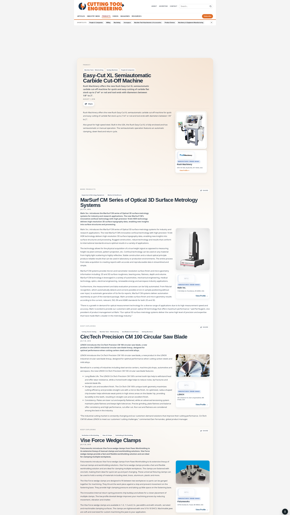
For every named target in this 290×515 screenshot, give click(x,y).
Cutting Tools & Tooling (89, 332)
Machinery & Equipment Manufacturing (190, 22)
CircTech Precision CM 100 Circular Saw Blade (133, 337)
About (154, 6)
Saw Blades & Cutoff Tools (130, 332)
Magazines (125, 16)
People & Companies (96, 22)
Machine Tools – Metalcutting (93, 70)
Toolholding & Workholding (124, 435)
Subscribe (207, 16)
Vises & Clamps (107, 435)
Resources (136, 16)
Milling (108, 22)
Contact (173, 6)
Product (86, 64)
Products (106, 16)
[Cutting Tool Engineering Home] (101, 6)
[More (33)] (211, 22)
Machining (117, 22)
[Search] (210, 6)
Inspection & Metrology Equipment (93, 195)
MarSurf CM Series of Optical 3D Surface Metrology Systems (139, 202)
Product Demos (170, 22)
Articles (81, 16)
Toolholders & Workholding (90, 435)
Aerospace (127, 22)
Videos (115, 16)
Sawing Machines (112, 70)
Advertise (163, 6)
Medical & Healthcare (115, 195)
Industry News (93, 16)
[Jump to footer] (285, 512)
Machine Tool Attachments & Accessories (147, 22)
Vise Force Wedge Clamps (110, 440)
